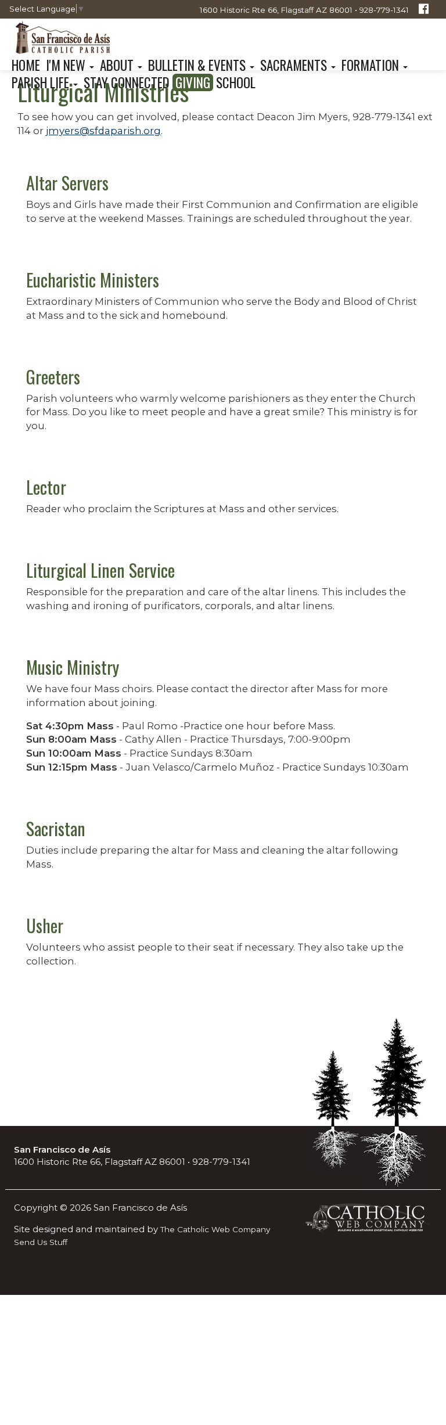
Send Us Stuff (40, 1242)
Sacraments (295, 65)
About (118, 65)
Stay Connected (127, 82)
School (236, 82)
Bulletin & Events (198, 65)
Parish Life (42, 82)
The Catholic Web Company (215, 1229)
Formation (371, 65)
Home (26, 65)
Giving (192, 82)
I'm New (67, 65)
